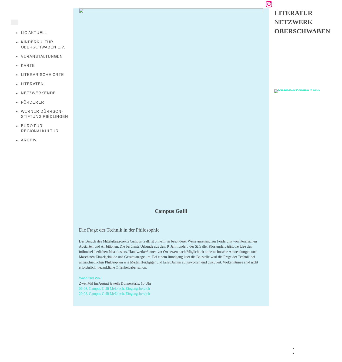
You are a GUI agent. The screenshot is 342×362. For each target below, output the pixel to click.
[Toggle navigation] (14, 22)
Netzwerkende (38, 93)
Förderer (32, 102)
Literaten (32, 84)
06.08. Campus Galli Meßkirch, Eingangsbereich (114, 288)
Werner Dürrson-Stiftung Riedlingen (44, 114)
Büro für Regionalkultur (40, 128)
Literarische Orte (42, 75)
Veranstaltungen (42, 56)
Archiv (29, 140)
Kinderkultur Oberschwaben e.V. (43, 44)
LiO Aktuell (34, 33)
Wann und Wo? (90, 278)
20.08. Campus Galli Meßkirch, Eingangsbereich (114, 294)
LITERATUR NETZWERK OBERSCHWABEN (302, 22)
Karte (28, 66)
